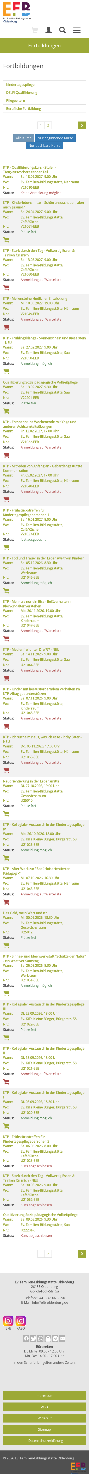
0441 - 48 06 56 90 (51, 1298)
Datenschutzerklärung (45, 1440)
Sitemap (44, 1429)
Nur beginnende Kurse (55, 138)
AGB (44, 1407)
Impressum (44, 1395)
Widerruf (45, 1418)
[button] (26, 1338)
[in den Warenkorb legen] (6, 239)
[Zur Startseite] (44, 12)
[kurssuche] (62, 32)
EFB (8, 1328)
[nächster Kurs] (82, 125)
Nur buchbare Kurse (44, 145)
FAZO (21, 1328)
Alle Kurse (23, 138)
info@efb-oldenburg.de (50, 1302)
